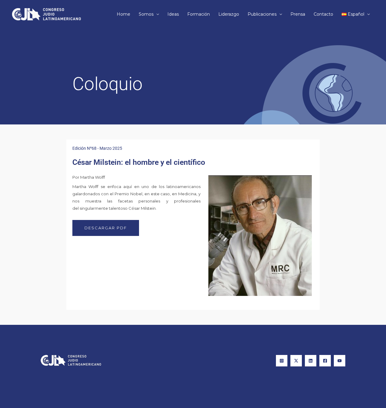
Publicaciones (262, 14)
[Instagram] (281, 360)
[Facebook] (325, 360)
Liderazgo (228, 14)
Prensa (297, 14)
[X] (296, 360)
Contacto (323, 14)
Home (123, 14)
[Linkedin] (310, 360)
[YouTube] (339, 360)
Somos (146, 14)
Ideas (173, 14)
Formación (198, 14)
